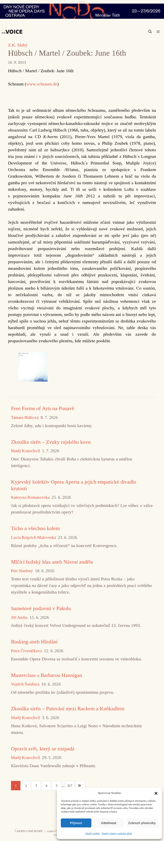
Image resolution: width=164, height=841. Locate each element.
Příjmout (76, 823)
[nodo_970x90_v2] (82, 11)
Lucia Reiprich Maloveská (33, 537)
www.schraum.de (41, 83)
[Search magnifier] (150, 31)
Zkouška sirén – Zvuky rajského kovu (51, 442)
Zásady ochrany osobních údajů (117, 833)
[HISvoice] (13, 32)
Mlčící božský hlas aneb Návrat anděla (52, 562)
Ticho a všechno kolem (35, 528)
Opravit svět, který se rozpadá (42, 749)
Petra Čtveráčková (26, 651)
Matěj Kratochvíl (25, 451)
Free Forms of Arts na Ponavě (42, 408)
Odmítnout (108, 823)
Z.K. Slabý (17, 45)
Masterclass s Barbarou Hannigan (46, 675)
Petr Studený (22, 571)
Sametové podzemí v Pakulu (41, 608)
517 (69, 785)
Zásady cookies (92, 833)
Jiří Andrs (19, 617)
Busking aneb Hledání (34, 642)
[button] (156, 793)
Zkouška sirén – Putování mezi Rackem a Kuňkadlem (67, 708)
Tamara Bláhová (25, 418)
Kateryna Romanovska (30, 497)
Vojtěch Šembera (25, 684)
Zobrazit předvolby (142, 823)
